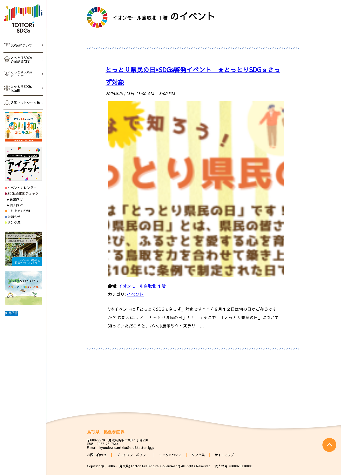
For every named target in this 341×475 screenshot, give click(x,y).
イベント (135, 294)
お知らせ (13, 216)
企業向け (16, 199)
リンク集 (13, 222)
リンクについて (170, 455)
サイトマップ (224, 455)
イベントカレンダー (22, 187)
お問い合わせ (96, 455)
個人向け (16, 205)
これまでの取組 (18, 211)
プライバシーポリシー (132, 455)
